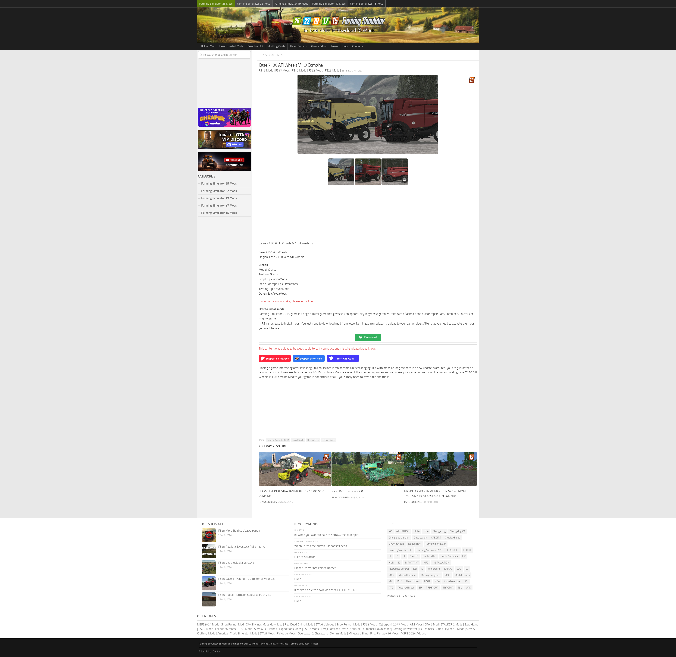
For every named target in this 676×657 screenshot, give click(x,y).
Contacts (357, 46)
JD (422, 568)
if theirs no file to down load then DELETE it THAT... (326, 590)
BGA (426, 531)
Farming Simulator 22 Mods (219, 191)
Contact (217, 651)
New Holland (413, 581)
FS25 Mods (206, 629)
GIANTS (414, 556)
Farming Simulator (435, 543)
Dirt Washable (396, 543)
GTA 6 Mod (432, 624)
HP (464, 556)
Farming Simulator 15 (400, 550)
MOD (447, 575)
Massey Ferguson (430, 575)
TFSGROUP (432, 587)
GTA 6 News (407, 596)
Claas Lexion (420, 537)
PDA (437, 581)
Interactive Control (399, 568)
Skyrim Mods (338, 633)
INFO (425, 562)
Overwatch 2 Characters (313, 633)
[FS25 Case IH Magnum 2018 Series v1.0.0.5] (209, 583)
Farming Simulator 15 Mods (219, 212)
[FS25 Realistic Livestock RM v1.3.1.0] (209, 551)
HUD (391, 562)
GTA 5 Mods (267, 633)
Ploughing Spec (452, 581)
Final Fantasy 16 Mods (384, 633)
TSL (460, 587)
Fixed (297, 579)
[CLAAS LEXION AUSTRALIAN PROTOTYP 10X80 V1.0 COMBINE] (295, 469)
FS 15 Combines (271, 55)
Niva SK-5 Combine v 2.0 (347, 491)
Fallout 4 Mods (286, 633)
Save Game (471, 624)
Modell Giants (462, 575)
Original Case (313, 440)
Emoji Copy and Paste (334, 629)
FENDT (467, 550)
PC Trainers (426, 629)
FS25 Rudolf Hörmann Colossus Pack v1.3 (244, 594)
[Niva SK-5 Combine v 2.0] (367, 469)
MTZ (399, 581)
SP (420, 587)
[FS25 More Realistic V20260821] (209, 535)
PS (466, 581)
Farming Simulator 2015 (274, 314)
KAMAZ (448, 568)
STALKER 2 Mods (451, 624)
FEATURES (453, 550)
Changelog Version (399, 537)
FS (397, 556)
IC (399, 562)
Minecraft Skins (358, 633)
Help (345, 46)
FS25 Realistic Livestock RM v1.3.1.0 (241, 546)
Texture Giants (329, 440)
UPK (468, 587)
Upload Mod (208, 46)
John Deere (434, 568)
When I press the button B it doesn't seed (320, 546)
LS (466, 568)
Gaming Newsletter (405, 629)
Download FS (255, 46)
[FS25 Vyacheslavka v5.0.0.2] (209, 567)
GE (404, 556)
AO (390, 531)
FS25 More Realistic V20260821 (239, 530)
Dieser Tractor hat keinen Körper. (315, 568)
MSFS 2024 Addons (413, 633)
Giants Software (449, 556)
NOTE (427, 581)
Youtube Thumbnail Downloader (370, 629)
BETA (417, 531)
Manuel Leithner (408, 575)
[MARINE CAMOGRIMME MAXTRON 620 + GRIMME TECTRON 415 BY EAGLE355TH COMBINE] (440, 469)
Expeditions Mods (290, 629)
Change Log (439, 531)
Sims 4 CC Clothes (265, 629)
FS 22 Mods (311, 629)
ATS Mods (416, 624)
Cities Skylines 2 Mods (450, 629)
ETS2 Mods (245, 629)
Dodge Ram (414, 543)
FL (390, 556)
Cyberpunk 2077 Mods (393, 624)
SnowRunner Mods (348, 624)
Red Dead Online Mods (299, 624)
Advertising (205, 651)
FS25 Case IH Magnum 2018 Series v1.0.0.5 (246, 578)
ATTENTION (402, 531)
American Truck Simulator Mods (237, 633)
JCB (415, 568)
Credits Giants (452, 537)
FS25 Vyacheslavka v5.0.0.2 (236, 562)
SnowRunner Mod (232, 624)
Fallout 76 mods (225, 629)
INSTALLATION (441, 562)
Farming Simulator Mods (216, 3)
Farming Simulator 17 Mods (219, 205)
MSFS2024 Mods (208, 624)
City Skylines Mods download (264, 624)
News (334, 46)
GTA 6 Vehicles (324, 624)
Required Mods (406, 587)
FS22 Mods (369, 624)
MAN (391, 575)
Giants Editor (319, 46)
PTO (391, 587)
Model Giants (298, 440)
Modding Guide (276, 46)
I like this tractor (304, 557)
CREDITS (436, 537)
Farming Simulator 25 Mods (213, 643)
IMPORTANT (412, 562)
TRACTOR (448, 587)
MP (391, 581)
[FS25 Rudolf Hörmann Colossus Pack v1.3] (209, 599)
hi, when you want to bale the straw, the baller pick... (327, 535)
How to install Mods (231, 46)
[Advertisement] (368, 214)
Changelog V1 (457, 531)
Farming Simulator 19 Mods (219, 198)
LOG (459, 568)
